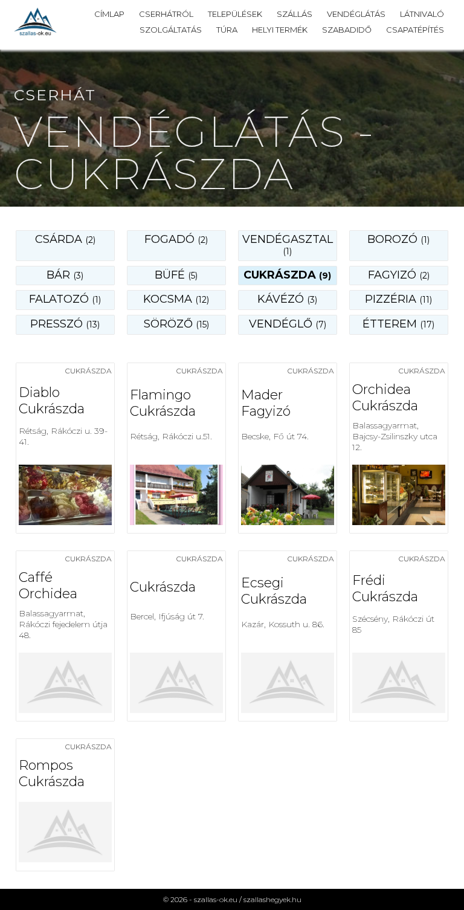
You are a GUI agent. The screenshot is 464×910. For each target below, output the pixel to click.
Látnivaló (422, 14)
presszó (65, 324)
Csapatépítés (415, 29)
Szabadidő (347, 29)
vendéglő (287, 324)
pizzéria (398, 299)
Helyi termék (280, 29)
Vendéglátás (356, 14)
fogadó (176, 239)
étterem (398, 324)
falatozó (65, 299)
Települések (235, 14)
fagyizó (399, 275)
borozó (398, 239)
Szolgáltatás (171, 29)
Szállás (294, 14)
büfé (176, 275)
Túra (226, 29)
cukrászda (287, 275)
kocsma (176, 299)
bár (65, 275)
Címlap (109, 14)
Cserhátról (166, 14)
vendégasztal (287, 245)
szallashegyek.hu (272, 899)
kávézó (287, 299)
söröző (176, 324)
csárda (65, 239)
